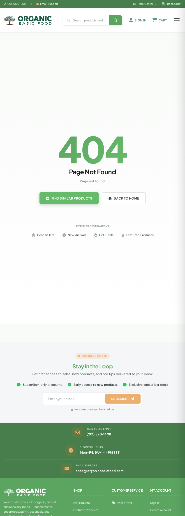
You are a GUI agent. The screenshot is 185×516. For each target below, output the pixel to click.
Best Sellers (45, 235)
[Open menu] (176, 20)
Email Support (49, 4)
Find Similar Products (71, 198)
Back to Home (126, 198)
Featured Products (140, 235)
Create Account (160, 510)
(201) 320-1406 (17, 4)
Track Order (173, 4)
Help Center (145, 4)
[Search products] (115, 20)
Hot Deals (106, 235)
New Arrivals (77, 235)
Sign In (154, 503)
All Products (81, 503)
